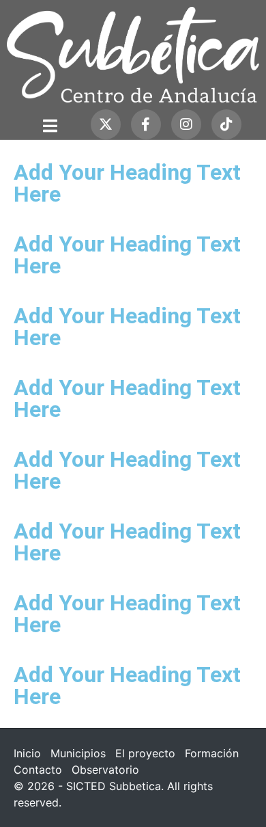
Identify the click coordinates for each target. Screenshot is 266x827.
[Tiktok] (226, 124)
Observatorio (105, 769)
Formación (212, 753)
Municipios (78, 753)
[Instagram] (186, 124)
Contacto (38, 769)
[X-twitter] (106, 124)
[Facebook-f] (146, 124)
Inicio (27, 753)
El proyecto (145, 753)
